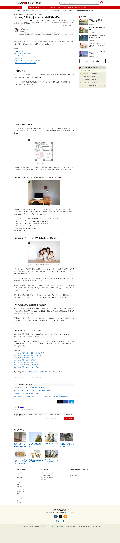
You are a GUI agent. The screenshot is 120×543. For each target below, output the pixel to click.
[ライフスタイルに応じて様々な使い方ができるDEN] (44, 192)
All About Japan (73, 475)
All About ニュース (74, 473)
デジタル (19, 482)
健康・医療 (19, 477)
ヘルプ (99, 526)
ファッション (20, 498)
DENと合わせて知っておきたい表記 (25, 63)
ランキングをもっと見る (92, 61)
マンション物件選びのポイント (54, 10)
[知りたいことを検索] (96, 3)
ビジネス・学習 (20, 489)
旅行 (18, 493)
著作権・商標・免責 (70, 526)
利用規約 (42, 526)
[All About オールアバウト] (23, 3)
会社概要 (21, 526)
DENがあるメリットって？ (23, 58)
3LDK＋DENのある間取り (22, 53)
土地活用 (65, 7)
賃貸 (47, 7)
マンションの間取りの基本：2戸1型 (24, 357)
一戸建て (19, 7)
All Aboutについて (61, 526)
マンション (25, 7)
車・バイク (19, 502)
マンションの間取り (67, 10)
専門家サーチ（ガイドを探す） (48, 473)
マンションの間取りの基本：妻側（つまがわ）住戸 (29, 353)
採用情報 (26, 526)
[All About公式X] (60, 516)
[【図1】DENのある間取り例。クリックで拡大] (44, 150)
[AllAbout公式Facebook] (56, 516)
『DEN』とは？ (19, 51)
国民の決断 (43, 479)
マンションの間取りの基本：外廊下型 (25, 362)
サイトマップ (94, 526)
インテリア (42, 7)
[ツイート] (60, 401)
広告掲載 (37, 526)
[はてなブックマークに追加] (71, 401)
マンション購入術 (41, 10)
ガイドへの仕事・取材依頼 (47, 477)
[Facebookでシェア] (65, 401)
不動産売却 (70, 7)
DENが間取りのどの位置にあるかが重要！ (27, 60)
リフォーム (31, 7)
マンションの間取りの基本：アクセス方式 (26, 367)
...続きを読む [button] (71, 34)
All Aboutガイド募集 (45, 475)
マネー (18, 475)
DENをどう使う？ (20, 55)
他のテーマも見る (92, 85)
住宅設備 (37, 7)
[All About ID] (101, 3)
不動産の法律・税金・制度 (80, 7)
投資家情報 (31, 526)
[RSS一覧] (65, 516)
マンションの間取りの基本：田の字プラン (26, 364)
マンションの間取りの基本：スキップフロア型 (27, 355)
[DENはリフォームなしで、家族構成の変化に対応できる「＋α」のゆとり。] (44, 252)
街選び (51, 7)
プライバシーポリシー (51, 526)
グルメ (18, 500)
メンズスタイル (20, 491)
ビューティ (19, 479)
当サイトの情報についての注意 (83, 526)
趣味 (18, 495)
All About (19, 10)
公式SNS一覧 (60, 521)
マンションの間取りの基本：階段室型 (25, 360)
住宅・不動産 (35, 3)
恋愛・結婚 (19, 486)
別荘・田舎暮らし (58, 7)
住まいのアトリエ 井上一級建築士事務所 (37, 372)
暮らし (18, 484)
